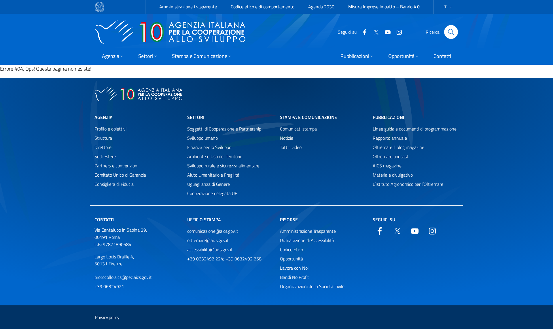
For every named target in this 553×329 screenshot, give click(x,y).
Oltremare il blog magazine (398, 147)
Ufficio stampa (204, 219)
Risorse (289, 219)
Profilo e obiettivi (110, 128)
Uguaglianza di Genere (208, 184)
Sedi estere (105, 156)
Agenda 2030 (321, 6)
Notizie (286, 138)
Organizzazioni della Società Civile (312, 286)
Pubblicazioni (388, 117)
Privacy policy (107, 317)
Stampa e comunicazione (308, 117)
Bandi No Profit (294, 277)
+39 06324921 (109, 286)
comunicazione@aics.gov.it (212, 231)
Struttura (103, 138)
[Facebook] (362, 31)
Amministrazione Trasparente (308, 231)
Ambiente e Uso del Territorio (214, 156)
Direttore (102, 147)
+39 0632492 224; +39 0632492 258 (224, 258)
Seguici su (384, 219)
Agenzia (103, 117)
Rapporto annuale (390, 138)
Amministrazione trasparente (188, 6)
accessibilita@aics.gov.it (210, 249)
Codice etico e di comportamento (262, 6)
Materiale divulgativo (393, 174)
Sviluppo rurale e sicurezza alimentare (223, 165)
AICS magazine (387, 165)
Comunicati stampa (298, 128)
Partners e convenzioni (116, 165)
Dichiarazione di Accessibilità (307, 240)
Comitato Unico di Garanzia (120, 174)
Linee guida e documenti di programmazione (415, 128)
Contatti (104, 219)
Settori (195, 117)
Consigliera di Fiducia (114, 184)
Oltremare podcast (390, 156)
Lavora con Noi (294, 267)
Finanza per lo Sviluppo (209, 147)
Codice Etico (291, 249)
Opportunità (291, 258)
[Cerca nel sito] (451, 32)
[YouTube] (385, 31)
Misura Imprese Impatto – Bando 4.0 (384, 6)
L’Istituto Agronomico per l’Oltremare (408, 184)
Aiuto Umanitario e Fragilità (213, 174)
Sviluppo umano (202, 138)
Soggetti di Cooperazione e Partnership (224, 128)
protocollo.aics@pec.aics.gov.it (123, 277)
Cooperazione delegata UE (212, 193)
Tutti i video (291, 147)
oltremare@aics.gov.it (208, 240)
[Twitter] (374, 31)
